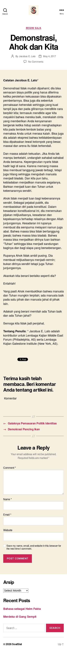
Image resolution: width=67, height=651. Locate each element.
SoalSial (17, 644)
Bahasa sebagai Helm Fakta (22, 609)
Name (7, 499)
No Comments (35, 61)
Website (7, 530)
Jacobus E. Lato (27, 56)
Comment (9, 467)
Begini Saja (33, 28)
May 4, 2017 (49, 56)
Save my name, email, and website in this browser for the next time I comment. (34, 547)
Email (7, 514)
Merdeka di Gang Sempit (19, 616)
